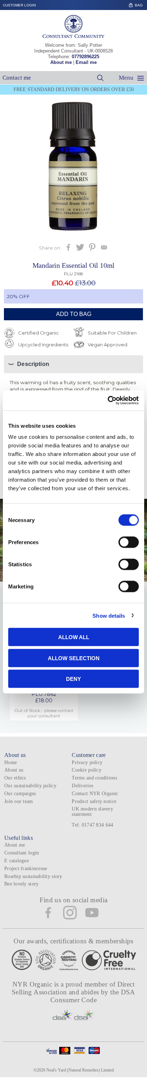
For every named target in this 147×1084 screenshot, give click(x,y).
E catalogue (16, 860)
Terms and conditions (94, 778)
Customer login (19, 5)
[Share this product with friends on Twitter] (80, 249)
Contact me (16, 77)
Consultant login (21, 852)
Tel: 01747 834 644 (92, 825)
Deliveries (82, 785)
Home (10, 762)
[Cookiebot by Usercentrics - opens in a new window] (107, 400)
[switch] (128, 542)
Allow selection (74, 658)
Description (33, 364)
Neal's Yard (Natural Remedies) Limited (80, 1070)
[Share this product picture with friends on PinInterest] (92, 249)
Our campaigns (20, 793)
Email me (86, 62)
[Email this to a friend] (104, 249)
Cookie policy (86, 770)
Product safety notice (94, 801)
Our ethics (15, 778)
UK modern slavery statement (92, 811)
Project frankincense (25, 868)
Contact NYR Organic (95, 793)
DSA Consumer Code (92, 996)
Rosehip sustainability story (33, 876)
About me (61, 62)
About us (13, 770)
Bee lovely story (21, 884)
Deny (73, 679)
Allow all (73, 637)
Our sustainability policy (30, 785)
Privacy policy (87, 762)
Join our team (18, 801)
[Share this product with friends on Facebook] (68, 249)
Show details (108, 615)
